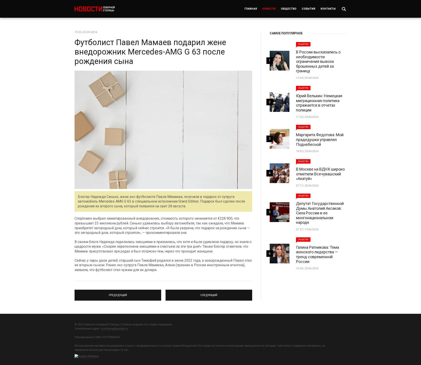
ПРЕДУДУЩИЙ (118, 293)
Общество (288, 8)
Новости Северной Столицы (95, 9)
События (308, 8)
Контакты (328, 8)
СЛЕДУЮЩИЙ (209, 293)
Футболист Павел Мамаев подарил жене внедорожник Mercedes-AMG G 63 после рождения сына (150, 52)
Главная (250, 8)
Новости (269, 8)
